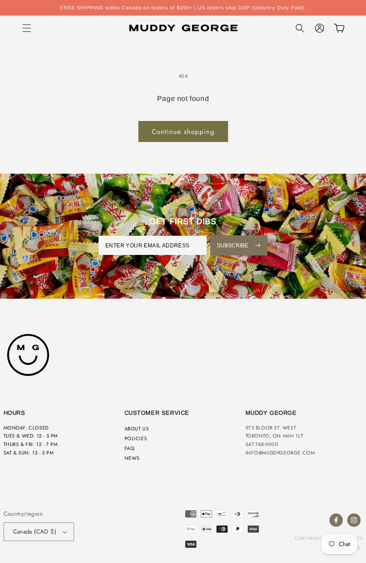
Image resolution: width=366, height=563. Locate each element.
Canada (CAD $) (35, 531)
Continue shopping (183, 132)
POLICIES (136, 438)
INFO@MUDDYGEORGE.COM (280, 452)
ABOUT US (137, 428)
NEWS (132, 458)
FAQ (130, 448)
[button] (27, 28)
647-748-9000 (262, 444)
